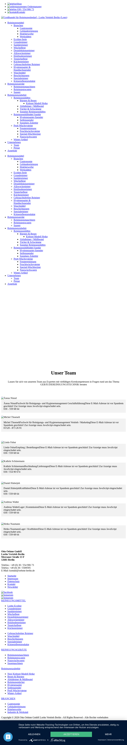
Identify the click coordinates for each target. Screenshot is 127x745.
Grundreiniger (14, 608)
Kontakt (21, 12)
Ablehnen (34, 734)
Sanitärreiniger (14, 611)
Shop (19, 3)
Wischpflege (13, 614)
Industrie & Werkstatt (17, 712)
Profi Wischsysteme (17, 690)
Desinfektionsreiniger (17, 617)
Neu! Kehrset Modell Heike (21, 674)
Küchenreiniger (15, 628)
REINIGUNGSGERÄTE (14, 649)
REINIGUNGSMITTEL (13, 600)
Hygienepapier (14, 685)
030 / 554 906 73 (25, 9)
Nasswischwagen (15, 660)
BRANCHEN (8, 698)
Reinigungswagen (16, 657)
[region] (63, 325)
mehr (108, 734)
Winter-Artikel (14, 693)
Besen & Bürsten (15, 676)
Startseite (11, 576)
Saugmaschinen (15, 663)
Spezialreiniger (14, 641)
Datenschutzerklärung (115, 740)
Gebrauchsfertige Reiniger (20, 633)
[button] (63, 352)
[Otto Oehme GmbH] (63, 17)
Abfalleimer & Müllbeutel (20, 679)
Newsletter (12, 587)
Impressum (12, 578)
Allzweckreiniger (15, 619)
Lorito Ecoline (14, 606)
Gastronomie (13, 703)
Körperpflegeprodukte (18, 644)
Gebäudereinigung (16, 706)
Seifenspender (14, 687)
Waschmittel (13, 636)
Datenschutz (13, 581)
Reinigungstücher (16, 682)
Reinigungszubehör (10, 668)
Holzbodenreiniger (16, 622)
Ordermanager (34, 6)
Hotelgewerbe (14, 709)
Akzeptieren (71, 734)
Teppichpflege (14, 625)
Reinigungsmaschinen (18, 655)
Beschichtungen (15, 639)
